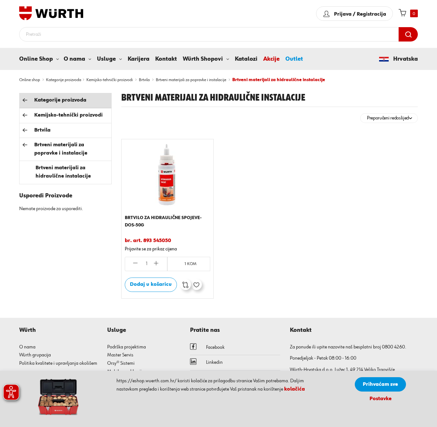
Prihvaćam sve (380, 384)
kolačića (294, 389)
